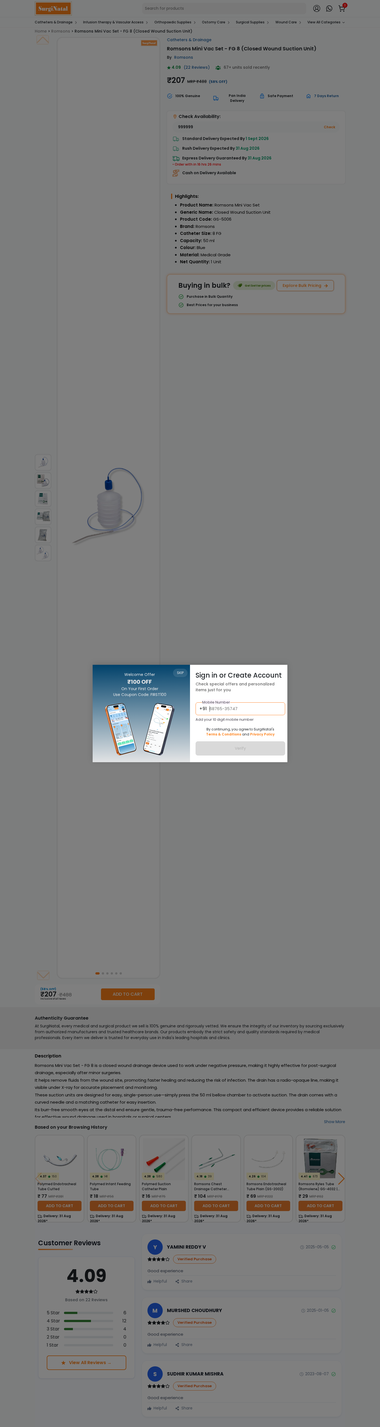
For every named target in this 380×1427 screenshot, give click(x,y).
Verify (240, 748)
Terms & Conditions (223, 734)
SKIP (180, 672)
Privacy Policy (262, 734)
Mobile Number (216, 702)
